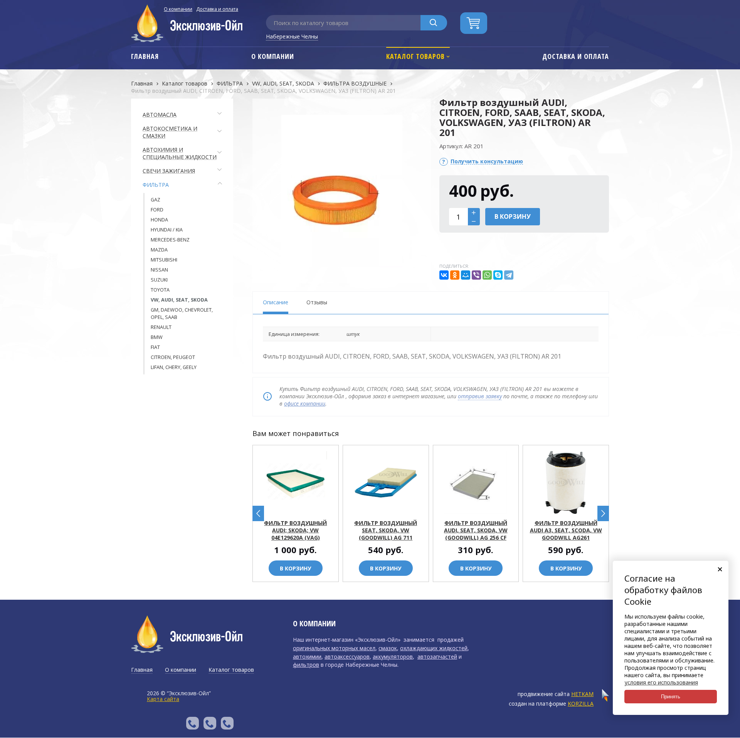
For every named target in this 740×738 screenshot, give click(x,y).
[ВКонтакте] (444, 275)
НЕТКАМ (582, 694)
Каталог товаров (184, 83)
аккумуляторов (393, 656)
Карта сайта (163, 699)
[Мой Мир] (465, 275)
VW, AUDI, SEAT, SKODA (283, 83)
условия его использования (661, 682)
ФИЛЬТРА (230, 83)
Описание (275, 302)
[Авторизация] (736, 4)
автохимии (307, 656)
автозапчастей (437, 656)
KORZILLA (581, 703)
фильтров (306, 664)
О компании (178, 9)
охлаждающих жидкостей (434, 648)
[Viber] (476, 275)
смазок (387, 648)
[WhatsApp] (487, 275)
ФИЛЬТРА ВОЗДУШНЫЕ (355, 83)
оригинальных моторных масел (334, 648)
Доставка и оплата (217, 9)
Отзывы (316, 302)
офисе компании (304, 403)
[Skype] (498, 275)
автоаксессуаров (347, 656)
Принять (670, 696)
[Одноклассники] (454, 275)
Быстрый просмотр (300, 508)
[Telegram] (508, 275)
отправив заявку (480, 396)
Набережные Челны (292, 36)
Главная (142, 83)
